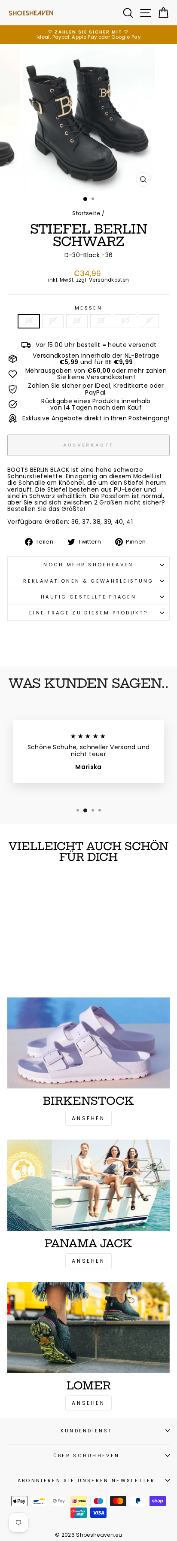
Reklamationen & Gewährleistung (88, 580)
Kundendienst (87, 1430)
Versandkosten (109, 280)
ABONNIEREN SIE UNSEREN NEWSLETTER (86, 1480)
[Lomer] (88, 1328)
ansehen (88, 1260)
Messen (88, 307)
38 (77, 321)
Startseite (86, 213)
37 (53, 321)
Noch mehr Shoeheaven (88, 564)
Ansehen (88, 1118)
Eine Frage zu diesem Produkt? (88, 612)
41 (149, 321)
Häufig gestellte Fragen (88, 596)
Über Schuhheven (86, 1455)
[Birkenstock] (88, 1043)
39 (101, 321)
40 (125, 321)
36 (29, 321)
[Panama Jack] (88, 1185)
